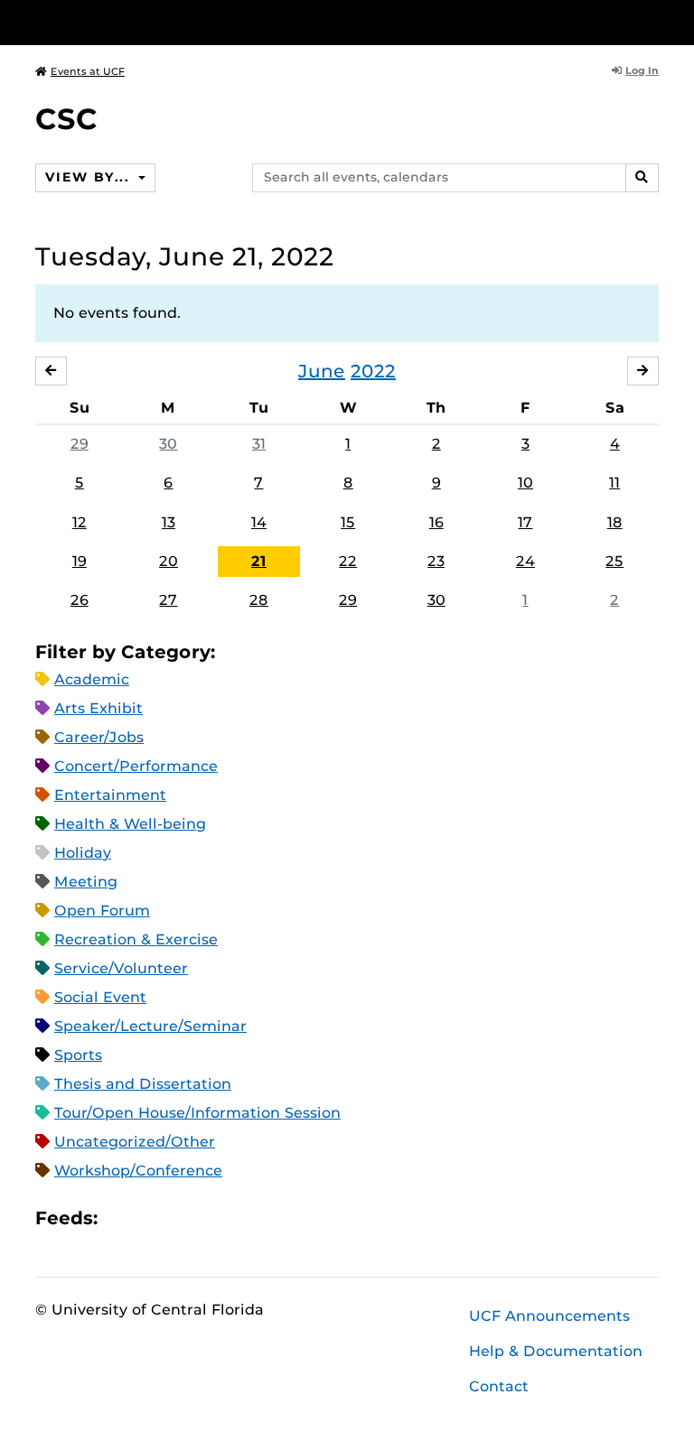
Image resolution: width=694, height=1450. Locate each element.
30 (168, 443)
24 (525, 561)
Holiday (82, 852)
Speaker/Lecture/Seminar (150, 1026)
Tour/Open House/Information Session (197, 1112)
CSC (66, 118)
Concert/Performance (136, 766)
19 (79, 561)
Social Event (100, 997)
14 (259, 522)
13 (168, 522)
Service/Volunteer (121, 968)
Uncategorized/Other (134, 1141)
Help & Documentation (555, 1351)
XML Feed (213, 1218)
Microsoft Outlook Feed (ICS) (151, 1218)
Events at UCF (88, 71)
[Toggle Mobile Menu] (654, 21)
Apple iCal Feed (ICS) (121, 1218)
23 (436, 561)
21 (259, 561)
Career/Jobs (99, 737)
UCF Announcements (549, 1316)
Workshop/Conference (138, 1170)
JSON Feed (244, 1218)
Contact (499, 1386)
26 (79, 600)
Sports (78, 1055)
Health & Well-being (130, 823)
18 (615, 522)
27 (168, 600)
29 (79, 443)
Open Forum (102, 910)
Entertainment (110, 795)
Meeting (85, 881)
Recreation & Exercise (136, 939)
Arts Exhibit (98, 708)
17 (525, 522)
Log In (642, 70)
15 (348, 522)
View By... (89, 177)
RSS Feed (182, 1218)
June (321, 371)
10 (525, 482)
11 (614, 482)
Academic (91, 679)
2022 (373, 371)
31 (259, 443)
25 (614, 561)
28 (258, 600)
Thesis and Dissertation (142, 1083)
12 (79, 522)
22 (348, 561)
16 (436, 522)
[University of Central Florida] (155, 22)
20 (168, 561)
